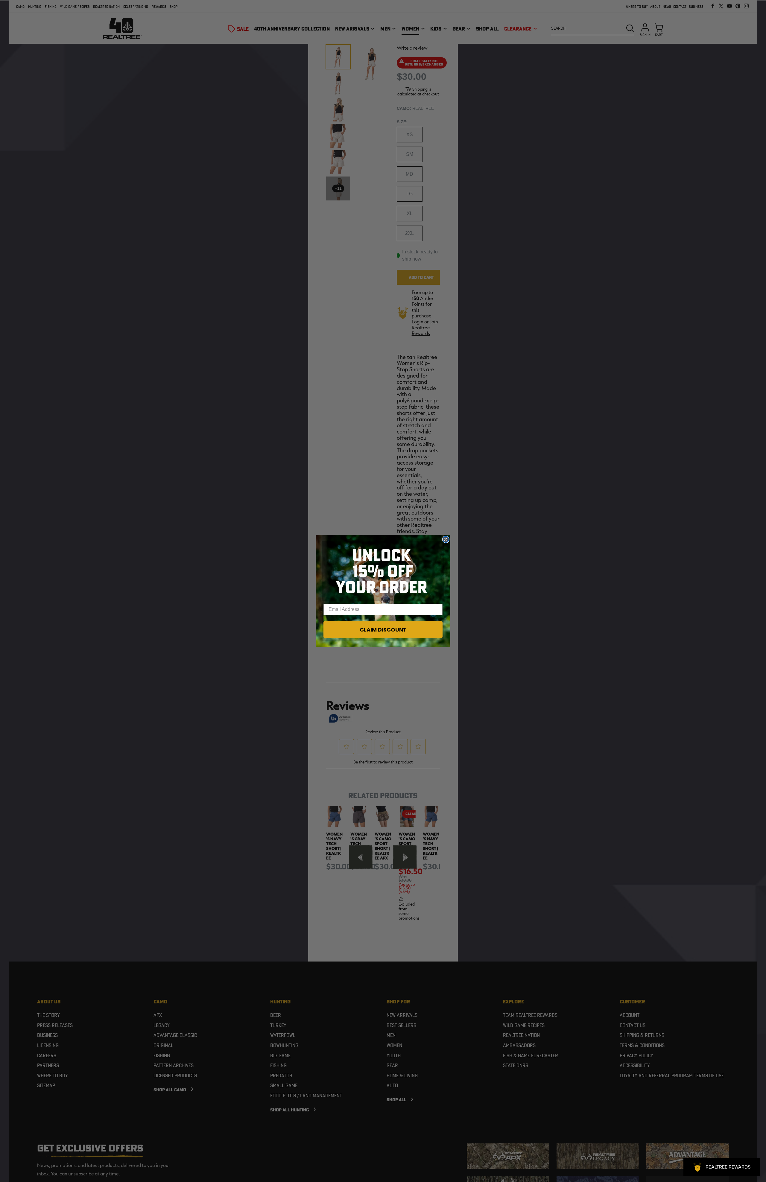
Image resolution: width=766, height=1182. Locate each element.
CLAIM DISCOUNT (383, 629)
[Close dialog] (446, 539)
